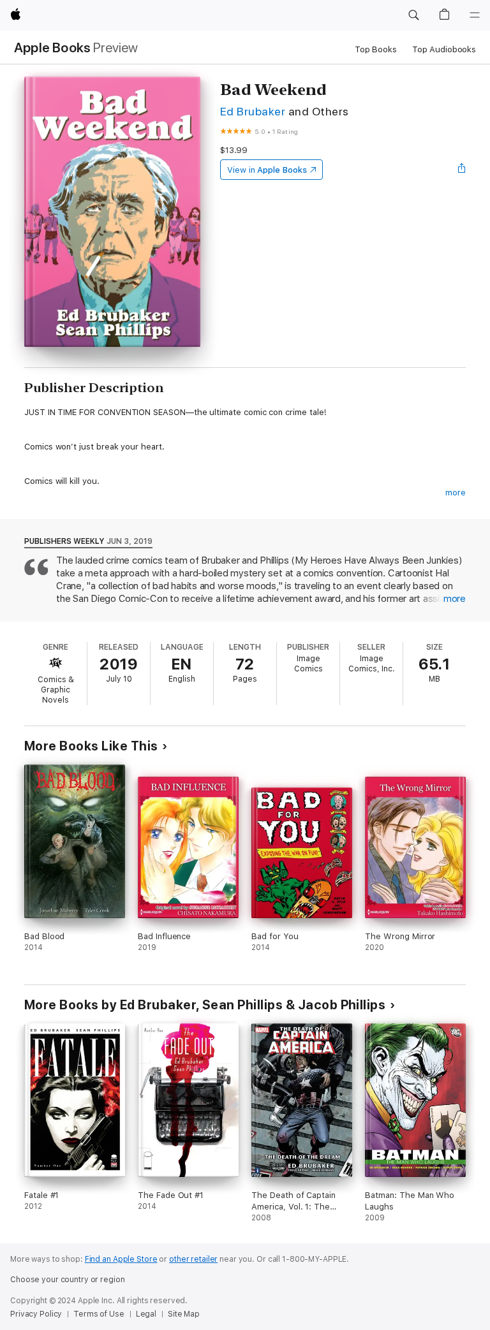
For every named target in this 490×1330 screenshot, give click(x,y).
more (455, 492)
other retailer (193, 1259)
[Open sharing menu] (462, 170)
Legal (146, 1314)
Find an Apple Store (121, 1259)
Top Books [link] (376, 49)
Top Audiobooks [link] (444, 49)
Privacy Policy (36, 1314)
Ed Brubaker (252, 111)
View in (267, 170)
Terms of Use (98, 1314)
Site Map (184, 1314)
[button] (413, 15)
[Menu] (474, 15)
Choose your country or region (67, 1279)
